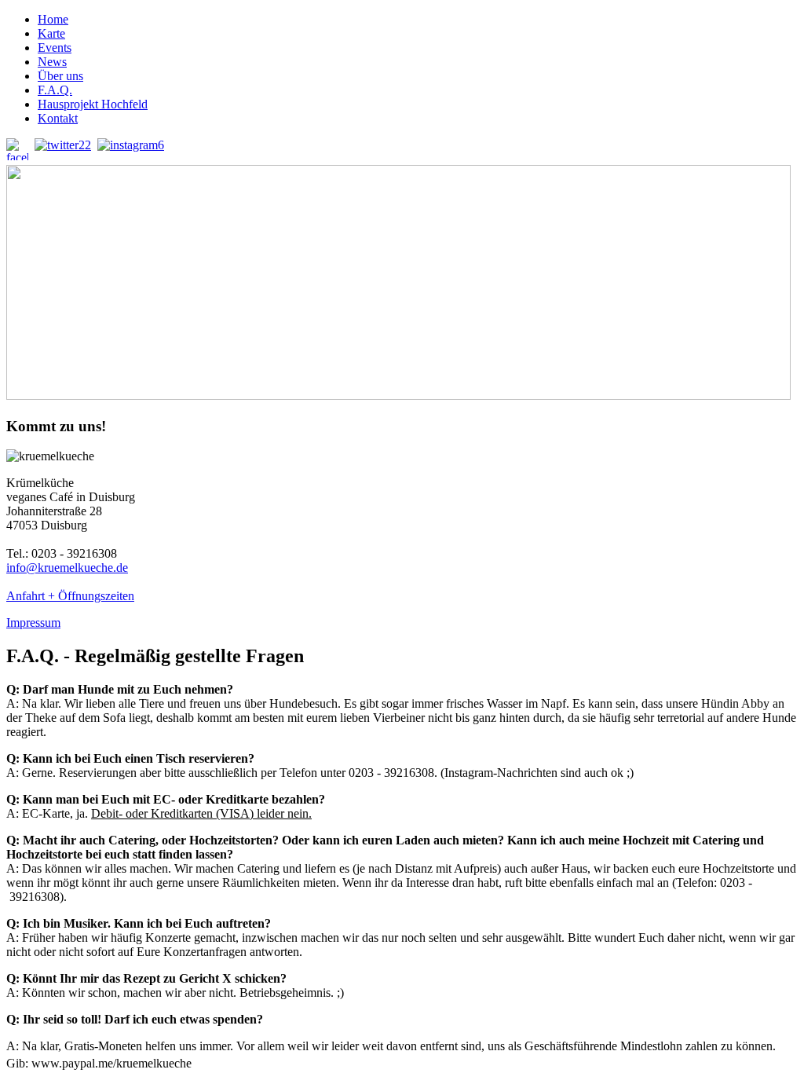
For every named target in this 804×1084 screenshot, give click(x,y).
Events (54, 47)
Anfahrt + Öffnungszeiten (70, 595)
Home (53, 19)
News (52, 61)
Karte (51, 33)
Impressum (33, 622)
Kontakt (58, 118)
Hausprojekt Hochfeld (93, 104)
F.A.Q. (55, 90)
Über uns (60, 75)
